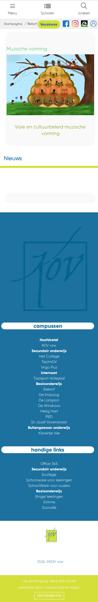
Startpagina (13, 24)
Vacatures (48, 24)
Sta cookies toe (49, 595)
